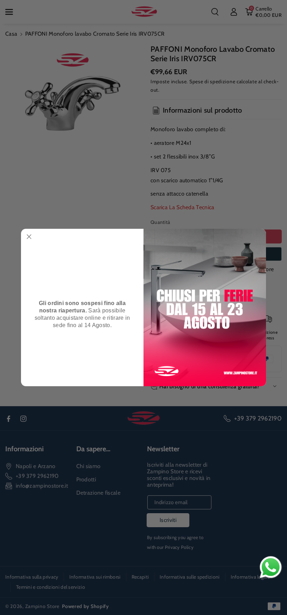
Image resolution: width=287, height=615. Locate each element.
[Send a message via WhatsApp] (271, 567)
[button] (29, 237)
